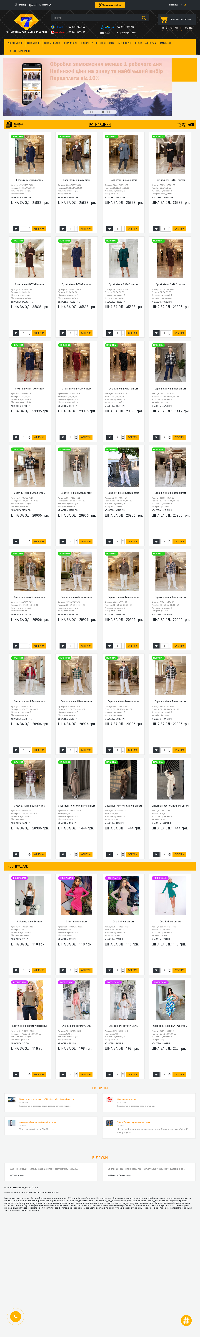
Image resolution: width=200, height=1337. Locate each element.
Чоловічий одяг (16, 43)
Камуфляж (165, 43)
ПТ (181, 27)
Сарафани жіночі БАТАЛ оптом (170, 1025)
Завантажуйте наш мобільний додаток (37, 1122)
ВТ (167, 27)
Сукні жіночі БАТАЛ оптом (170, 180)
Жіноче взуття (107, 43)
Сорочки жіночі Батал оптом (170, 388)
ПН (162, 27)
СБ (186, 27)
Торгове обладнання (19, 51)
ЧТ (176, 27)
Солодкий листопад (127, 1099)
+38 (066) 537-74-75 (77, 32)
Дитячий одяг (70, 43)
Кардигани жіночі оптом (29, 180)
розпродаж (18, 866)
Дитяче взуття (125, 43)
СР (171, 27)
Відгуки (100, 1158)
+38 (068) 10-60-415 (126, 27)
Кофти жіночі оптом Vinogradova (29, 1025)
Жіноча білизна (52, 43)
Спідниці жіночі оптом (29, 921)
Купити (38, 229)
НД (190, 27)
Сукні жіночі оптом (76, 921)
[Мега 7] (100, 87)
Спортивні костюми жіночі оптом (76, 805)
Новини (100, 1088)
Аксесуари (150, 43)
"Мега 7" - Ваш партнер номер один (133, 1122)
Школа (138, 43)
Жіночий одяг (34, 43)
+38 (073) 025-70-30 (77, 27)
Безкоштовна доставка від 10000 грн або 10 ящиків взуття (46, 1099)
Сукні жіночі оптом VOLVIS (76, 1025)
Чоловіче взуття (89, 43)
